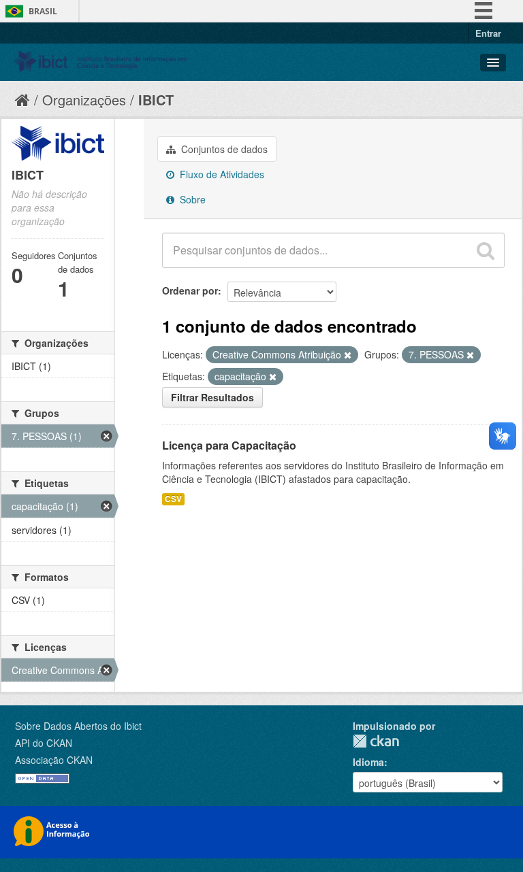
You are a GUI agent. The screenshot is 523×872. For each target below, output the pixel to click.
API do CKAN (43, 743)
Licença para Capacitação (229, 445)
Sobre (191, 199)
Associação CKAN (54, 760)
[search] (485, 250)
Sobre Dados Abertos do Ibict (78, 726)
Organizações (84, 100)
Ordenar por (190, 290)
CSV (173, 499)
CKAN (376, 741)
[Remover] (347, 355)
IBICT (156, 100)
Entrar (488, 33)
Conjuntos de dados (223, 149)
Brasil (43, 11)
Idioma (368, 762)
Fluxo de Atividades (220, 174)
